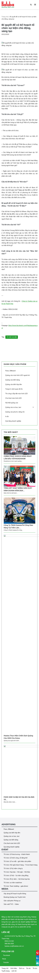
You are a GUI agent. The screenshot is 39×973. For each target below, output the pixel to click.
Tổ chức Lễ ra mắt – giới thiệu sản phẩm (17, 861)
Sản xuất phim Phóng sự (12, 900)
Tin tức (35, 968)
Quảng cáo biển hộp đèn (12, 833)
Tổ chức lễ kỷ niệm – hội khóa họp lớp (17, 879)
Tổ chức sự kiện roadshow (13, 882)
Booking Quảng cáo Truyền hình (14, 897)
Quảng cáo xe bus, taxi (11, 836)
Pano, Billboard (9, 829)
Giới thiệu (13, 968)
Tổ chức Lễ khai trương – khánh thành (17, 854)
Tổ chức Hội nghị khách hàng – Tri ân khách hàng (20, 865)
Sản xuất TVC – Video (11, 904)
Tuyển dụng (5, 971)
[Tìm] (31, 4)
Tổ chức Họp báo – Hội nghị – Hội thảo (17, 872)
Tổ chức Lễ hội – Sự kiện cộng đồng (16, 875)
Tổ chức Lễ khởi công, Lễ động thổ (15, 858)
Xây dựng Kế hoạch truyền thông (15, 893)
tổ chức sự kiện (11, 337)
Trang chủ (5, 16)
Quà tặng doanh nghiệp (11, 847)
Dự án (28, 968)
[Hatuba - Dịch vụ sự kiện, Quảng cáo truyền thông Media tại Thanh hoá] (8, 4)
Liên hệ (14, 971)
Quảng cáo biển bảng (11, 840)
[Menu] (35, 4)
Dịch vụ (21, 968)
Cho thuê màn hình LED (12, 843)
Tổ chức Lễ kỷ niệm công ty (13, 868)
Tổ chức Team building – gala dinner (16, 886)
